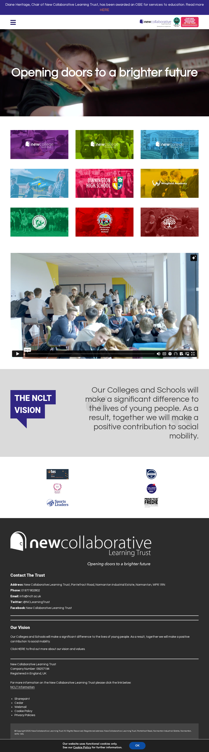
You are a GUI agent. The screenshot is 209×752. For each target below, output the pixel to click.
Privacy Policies (24, 715)
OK (137, 746)
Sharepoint (22, 698)
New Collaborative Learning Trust (49, 608)
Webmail (20, 707)
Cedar (18, 702)
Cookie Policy (23, 711)
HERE (104, 10)
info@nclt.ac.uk (30, 596)
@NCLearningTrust (36, 602)
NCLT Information (22, 687)
